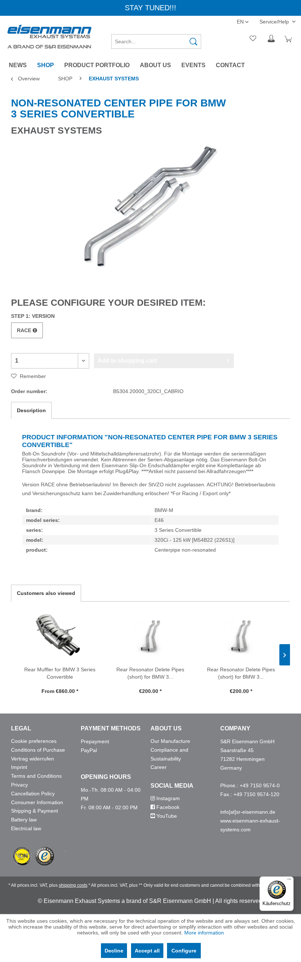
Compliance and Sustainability (169, 754)
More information (204, 933)
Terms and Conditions (36, 776)
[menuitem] (156, 39)
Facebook (167, 807)
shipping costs (73, 885)
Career (158, 767)
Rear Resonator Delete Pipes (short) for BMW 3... (150, 673)
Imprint (19, 767)
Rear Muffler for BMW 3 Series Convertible (59, 673)
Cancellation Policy (33, 793)
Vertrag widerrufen (32, 759)
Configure (183, 951)
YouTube (166, 816)
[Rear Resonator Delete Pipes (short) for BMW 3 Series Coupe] (151, 636)
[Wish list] (253, 39)
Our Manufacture (170, 741)
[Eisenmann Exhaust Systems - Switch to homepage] (49, 36)
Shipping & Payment (34, 811)
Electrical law (26, 828)
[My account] (271, 39)
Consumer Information (37, 802)
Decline (114, 951)
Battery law (24, 820)
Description (31, 410)
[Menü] (289, 880)
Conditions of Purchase (38, 750)
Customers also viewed (46, 593)
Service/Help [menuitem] (275, 22)
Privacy (19, 785)
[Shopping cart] (289, 39)
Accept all (147, 951)
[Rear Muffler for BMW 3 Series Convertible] (60, 636)
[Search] (193, 41)
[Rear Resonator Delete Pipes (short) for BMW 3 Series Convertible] (241, 636)
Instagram (167, 798)
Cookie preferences (34, 741)
